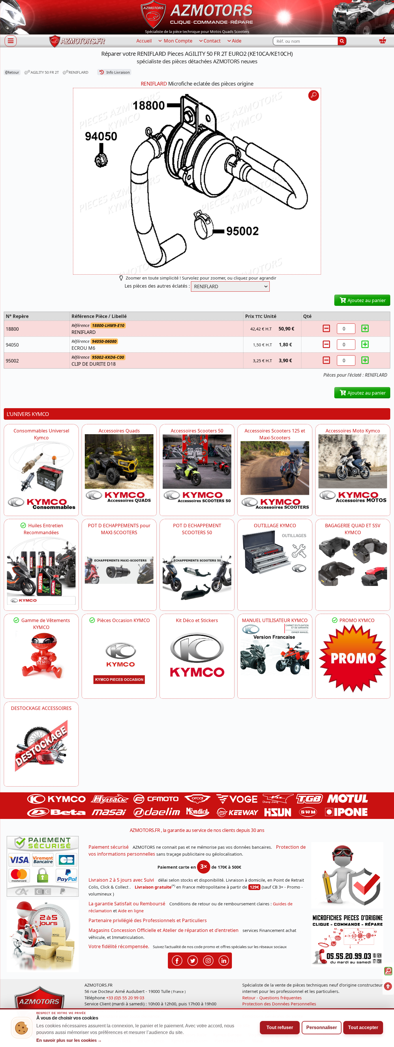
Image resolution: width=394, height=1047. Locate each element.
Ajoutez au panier (366, 300)
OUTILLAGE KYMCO (275, 525)
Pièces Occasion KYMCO (123, 620)
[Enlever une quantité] (327, 328)
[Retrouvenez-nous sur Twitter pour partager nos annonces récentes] (192, 960)
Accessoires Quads (119, 431)
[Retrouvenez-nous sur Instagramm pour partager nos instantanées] (208, 960)
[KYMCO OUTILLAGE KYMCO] (275, 552)
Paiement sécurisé (109, 847)
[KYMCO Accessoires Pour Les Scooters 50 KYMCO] (197, 468)
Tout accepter (363, 1027)
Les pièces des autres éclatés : (157, 286)
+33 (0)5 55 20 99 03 (125, 997)
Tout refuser (280, 1027)
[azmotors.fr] (77, 41)
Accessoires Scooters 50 (197, 431)
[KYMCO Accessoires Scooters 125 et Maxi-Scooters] (275, 475)
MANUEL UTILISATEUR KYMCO (275, 620)
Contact (212, 41)
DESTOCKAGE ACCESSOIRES (41, 708)
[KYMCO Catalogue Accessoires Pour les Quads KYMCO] (119, 468)
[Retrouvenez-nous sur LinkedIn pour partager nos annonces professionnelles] (224, 960)
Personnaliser (321, 1027)
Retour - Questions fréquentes (272, 997)
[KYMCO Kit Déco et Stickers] (197, 658)
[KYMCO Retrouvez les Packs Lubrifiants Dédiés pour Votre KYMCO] (41, 570)
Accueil (144, 41)
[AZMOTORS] (41, 746)
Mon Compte (177, 41)
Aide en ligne (131, 910)
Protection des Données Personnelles (279, 1004)
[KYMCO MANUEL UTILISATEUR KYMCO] (275, 650)
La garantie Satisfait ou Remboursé (127, 903)
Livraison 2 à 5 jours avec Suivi (121, 880)
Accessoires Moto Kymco (353, 431)
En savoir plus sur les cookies (69, 1040)
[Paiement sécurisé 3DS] (45, 868)
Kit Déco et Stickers (197, 620)
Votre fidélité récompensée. (119, 946)
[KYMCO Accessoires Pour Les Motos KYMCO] (352, 468)
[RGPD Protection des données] (349, 877)
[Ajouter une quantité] (365, 328)
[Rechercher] (342, 41)
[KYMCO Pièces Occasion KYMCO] (119, 658)
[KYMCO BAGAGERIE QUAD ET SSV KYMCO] (352, 561)
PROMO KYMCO (356, 620)
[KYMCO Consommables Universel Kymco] (41, 475)
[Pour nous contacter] (349, 941)
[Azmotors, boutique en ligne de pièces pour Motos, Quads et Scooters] (197, 14)
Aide (236, 41)
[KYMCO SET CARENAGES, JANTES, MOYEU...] (352, 658)
